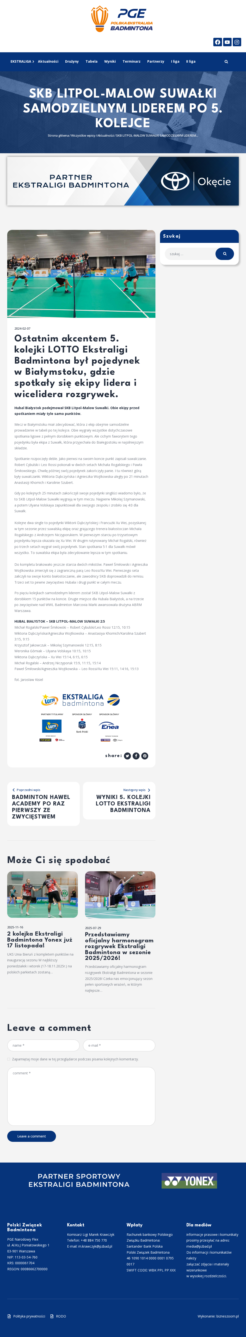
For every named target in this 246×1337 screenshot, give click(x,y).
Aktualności (105, 135)
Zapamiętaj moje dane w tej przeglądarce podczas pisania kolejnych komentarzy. (75, 1059)
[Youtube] (227, 42)
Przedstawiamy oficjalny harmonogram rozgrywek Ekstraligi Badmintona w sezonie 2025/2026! (119, 946)
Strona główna (58, 135)
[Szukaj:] (199, 254)
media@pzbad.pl (199, 1246)
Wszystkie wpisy (83, 135)
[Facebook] (217, 42)
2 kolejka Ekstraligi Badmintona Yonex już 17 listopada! (40, 940)
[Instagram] (237, 42)
